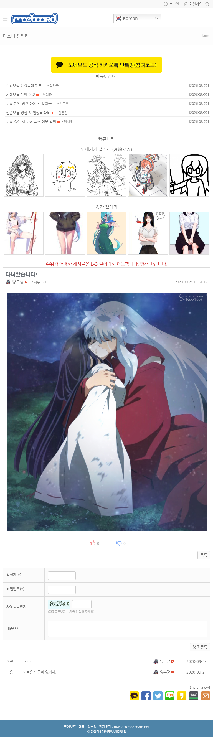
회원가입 (195, 4)
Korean (130, 18)
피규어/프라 (106, 76)
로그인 (174, 4)
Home (205, 35)
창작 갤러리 (107, 207)
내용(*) (12, 628)
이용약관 (93, 732)
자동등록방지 (16, 606)
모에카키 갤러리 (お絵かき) (106, 149)
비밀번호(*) (15, 589)
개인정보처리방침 (114, 732)
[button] (9, 281)
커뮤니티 (106, 139)
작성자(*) (13, 575)
